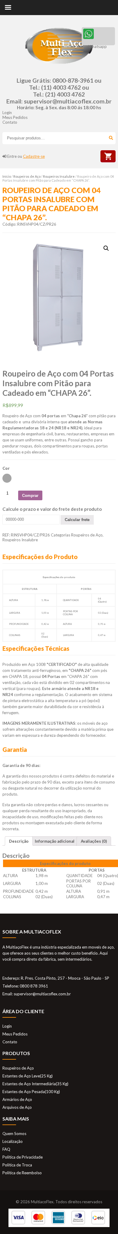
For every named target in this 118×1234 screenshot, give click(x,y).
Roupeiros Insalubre (59, 176)
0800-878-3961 (72, 80)
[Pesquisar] (110, 138)
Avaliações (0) (94, 841)
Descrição (18, 841)
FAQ (6, 1149)
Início (6, 176)
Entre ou (26, 156)
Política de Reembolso (22, 1172)
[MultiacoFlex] (59, 67)
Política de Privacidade (22, 1157)
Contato (9, 122)
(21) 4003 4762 (65, 94)
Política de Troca (17, 1164)
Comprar (30, 495)
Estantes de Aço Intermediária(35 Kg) (35, 1083)
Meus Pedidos (15, 117)
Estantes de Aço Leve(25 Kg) (27, 1075)
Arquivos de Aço (17, 1107)
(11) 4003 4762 (61, 87)
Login (7, 112)
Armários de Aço (17, 1099)
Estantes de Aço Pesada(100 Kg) (31, 1091)
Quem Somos (14, 1133)
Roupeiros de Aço (27, 176)
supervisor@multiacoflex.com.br (68, 101)
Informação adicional (54, 841)
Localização (12, 1141)
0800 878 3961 (34, 986)
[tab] (19, 841)
